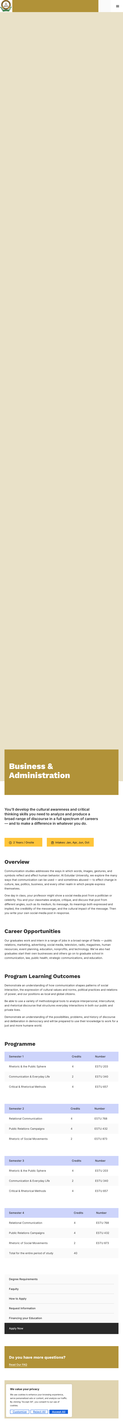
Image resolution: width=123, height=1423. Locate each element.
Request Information (22, 1308)
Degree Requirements (23, 1279)
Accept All (58, 1411)
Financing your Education (25, 1318)
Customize (20, 1411)
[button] (117, 6)
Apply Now (16, 1328)
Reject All (39, 1411)
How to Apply (17, 1298)
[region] (39, 1400)
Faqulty (14, 1289)
